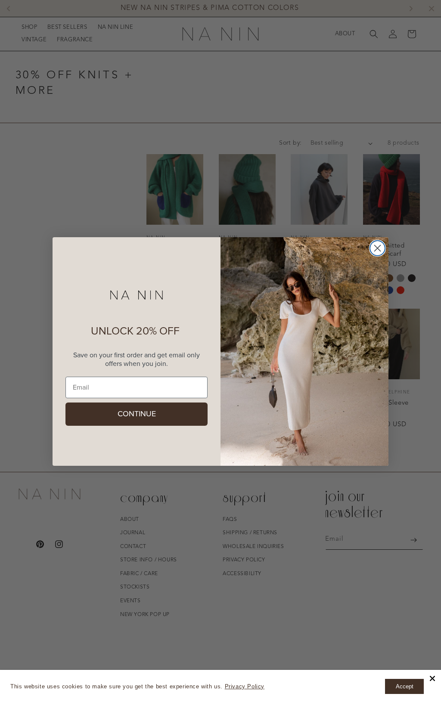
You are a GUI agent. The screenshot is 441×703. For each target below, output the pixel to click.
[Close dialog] (377, 248)
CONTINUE (137, 414)
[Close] (432, 678)
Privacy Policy (244, 686)
